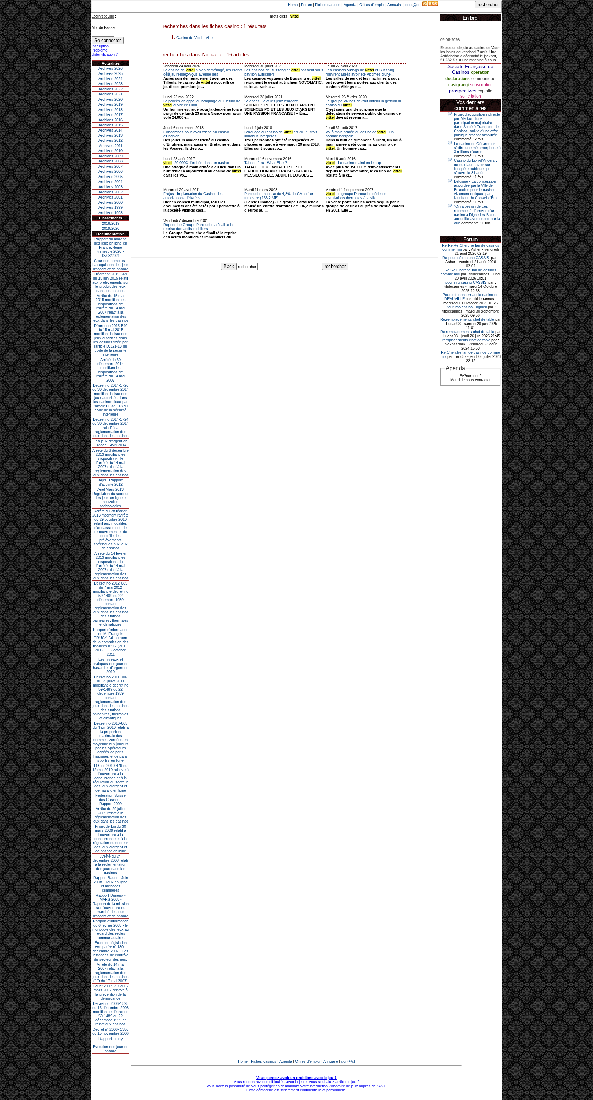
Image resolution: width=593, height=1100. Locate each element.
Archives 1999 (110, 207)
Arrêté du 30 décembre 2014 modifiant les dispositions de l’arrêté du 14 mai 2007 (110, 370)
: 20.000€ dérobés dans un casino (196, 163)
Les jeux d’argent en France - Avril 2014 (110, 443)
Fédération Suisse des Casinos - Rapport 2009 (110, 799)
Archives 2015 (110, 125)
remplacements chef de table (466, 340)
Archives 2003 (110, 187)
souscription (481, 84)
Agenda (350, 5)
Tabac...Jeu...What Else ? (265, 163)
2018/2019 (110, 223)
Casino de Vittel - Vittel (194, 38)
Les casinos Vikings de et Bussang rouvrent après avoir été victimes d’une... (360, 72)
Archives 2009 (110, 156)
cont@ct (412, 5)
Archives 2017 (110, 115)
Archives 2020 (110, 99)
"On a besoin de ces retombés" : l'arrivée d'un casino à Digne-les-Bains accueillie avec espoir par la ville (477, 214)
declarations (457, 78)
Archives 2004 (110, 182)
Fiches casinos (327, 5)
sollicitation (470, 96)
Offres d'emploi (371, 5)
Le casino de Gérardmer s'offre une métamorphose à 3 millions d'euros (477, 147)
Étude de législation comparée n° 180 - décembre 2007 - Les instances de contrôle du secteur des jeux (110, 951)
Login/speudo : (104, 16)
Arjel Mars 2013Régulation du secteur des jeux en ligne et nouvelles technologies (110, 497)
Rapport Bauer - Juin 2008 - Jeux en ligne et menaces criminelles (110, 884)
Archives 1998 (110, 213)
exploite (485, 91)
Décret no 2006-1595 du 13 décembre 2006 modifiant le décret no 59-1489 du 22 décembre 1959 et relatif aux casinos (110, 1013)
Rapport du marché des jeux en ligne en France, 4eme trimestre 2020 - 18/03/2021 (110, 247)
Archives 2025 (110, 73)
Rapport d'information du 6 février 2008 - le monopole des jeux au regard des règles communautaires (110, 929)
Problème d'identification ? (105, 52)
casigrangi (458, 84)
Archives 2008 (110, 161)
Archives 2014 (110, 130)
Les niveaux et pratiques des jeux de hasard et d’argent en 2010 (110, 665)
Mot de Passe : (104, 27)
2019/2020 (110, 228)
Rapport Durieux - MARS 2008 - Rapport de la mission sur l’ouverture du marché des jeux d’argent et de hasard (111, 905)
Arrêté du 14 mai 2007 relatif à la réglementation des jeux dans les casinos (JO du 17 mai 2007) (111, 972)
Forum (306, 5)
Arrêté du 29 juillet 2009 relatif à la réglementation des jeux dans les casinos (111, 815)
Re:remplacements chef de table (467, 319)
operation (480, 72)
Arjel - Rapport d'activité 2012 (110, 482)
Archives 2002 (110, 192)
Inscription (100, 46)
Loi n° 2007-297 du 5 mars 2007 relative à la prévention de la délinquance (110, 992)
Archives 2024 (110, 79)
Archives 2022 (110, 89)
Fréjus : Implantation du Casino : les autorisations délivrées (193, 196)
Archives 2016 (110, 120)
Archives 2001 (110, 197)
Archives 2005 (110, 176)
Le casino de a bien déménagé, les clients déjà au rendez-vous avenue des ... (203, 72)
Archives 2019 (110, 104)
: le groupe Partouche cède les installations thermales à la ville (356, 196)
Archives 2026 (110, 68)
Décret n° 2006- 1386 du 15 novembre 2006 (110, 1031)
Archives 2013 (110, 135)
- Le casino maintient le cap (353, 163)
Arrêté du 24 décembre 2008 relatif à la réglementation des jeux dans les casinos (111, 864)
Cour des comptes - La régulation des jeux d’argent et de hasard (110, 265)
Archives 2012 (110, 140)
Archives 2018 (110, 109)
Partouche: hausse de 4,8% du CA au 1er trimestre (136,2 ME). (278, 196)
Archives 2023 (110, 84)
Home (293, 5)
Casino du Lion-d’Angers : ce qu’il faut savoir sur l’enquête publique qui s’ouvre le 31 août (475, 166)
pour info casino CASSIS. (466, 282)
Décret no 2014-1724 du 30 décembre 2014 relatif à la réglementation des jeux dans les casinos (110, 427)
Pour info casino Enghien (466, 307)
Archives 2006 (110, 171)
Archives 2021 (110, 94)
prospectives (462, 90)
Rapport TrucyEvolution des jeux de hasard (110, 1044)
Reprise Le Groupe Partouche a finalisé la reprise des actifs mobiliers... (198, 227)
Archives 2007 (110, 166)
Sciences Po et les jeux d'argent (271, 101)
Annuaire (394, 5)
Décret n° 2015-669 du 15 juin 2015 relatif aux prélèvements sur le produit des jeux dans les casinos (110, 282)
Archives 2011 (111, 146)
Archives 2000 (110, 202)
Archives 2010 (110, 151)
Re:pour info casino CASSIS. (466, 258)
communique (483, 78)
